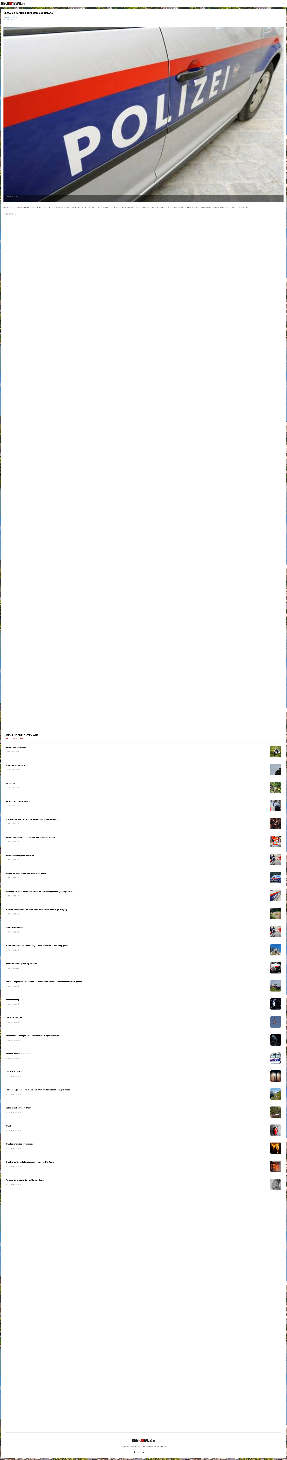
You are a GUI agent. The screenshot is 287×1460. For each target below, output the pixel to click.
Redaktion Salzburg (12, 17)
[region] (143, 335)
